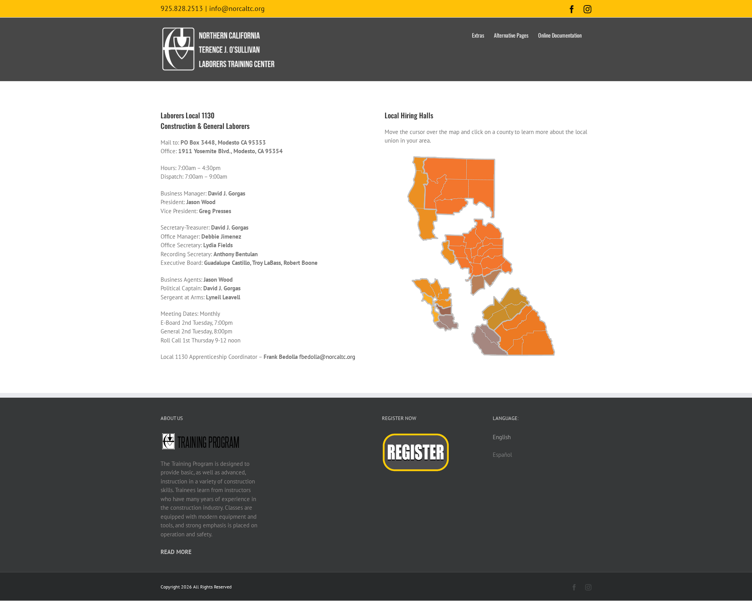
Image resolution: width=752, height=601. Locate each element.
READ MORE (176, 552)
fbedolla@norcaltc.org (327, 356)
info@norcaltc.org (237, 8)
